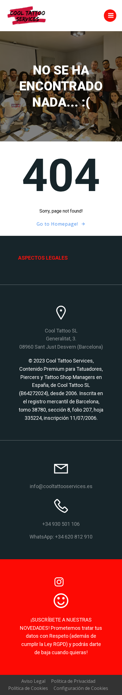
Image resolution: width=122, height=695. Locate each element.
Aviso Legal (33, 681)
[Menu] (110, 15)
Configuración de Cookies (81, 688)
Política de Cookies (28, 688)
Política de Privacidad (73, 681)
